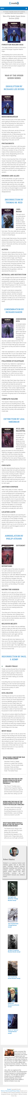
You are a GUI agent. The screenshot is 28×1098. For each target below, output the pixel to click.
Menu (2, 8)
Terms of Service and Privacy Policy (10, 1091)
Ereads (9, 1089)
